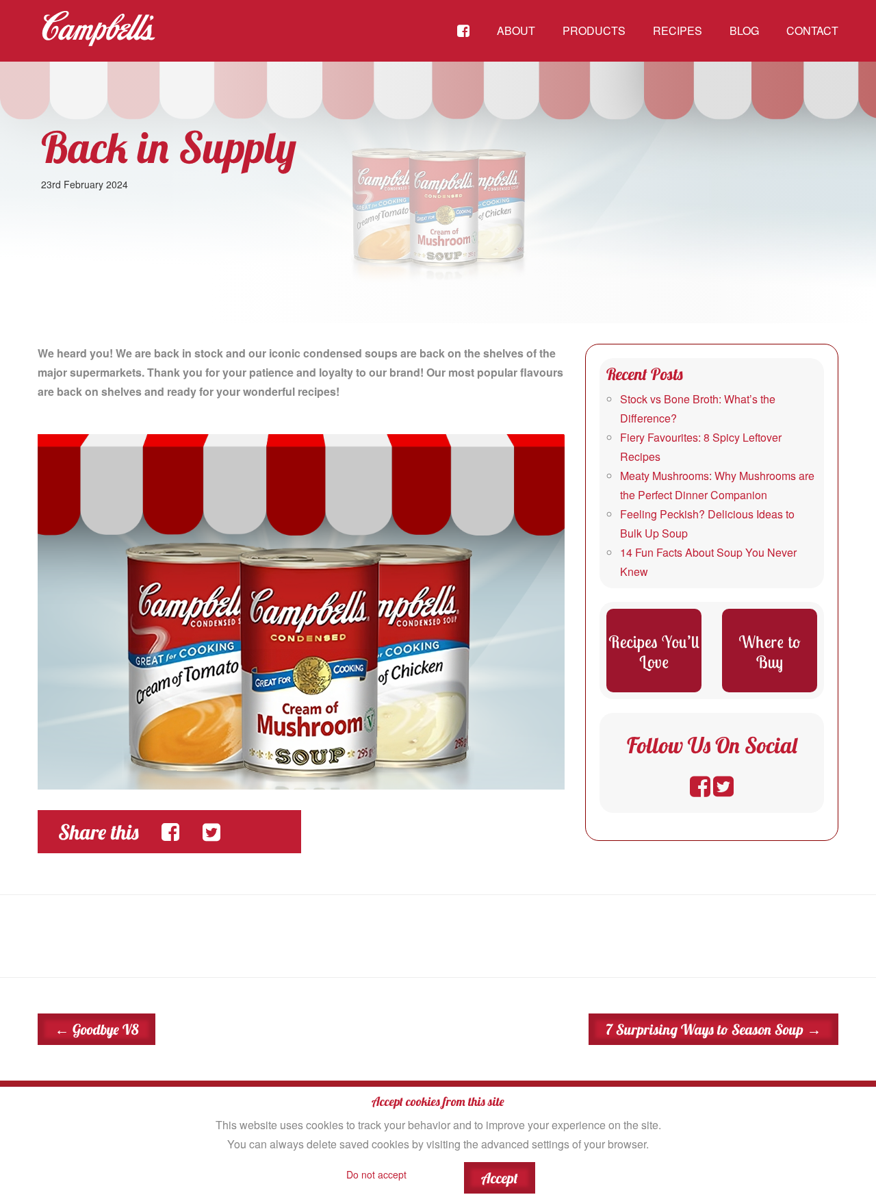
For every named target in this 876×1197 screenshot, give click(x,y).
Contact (812, 30)
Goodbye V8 (96, 1029)
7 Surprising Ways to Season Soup (713, 1029)
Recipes (677, 30)
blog (744, 30)
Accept (499, 1178)
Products (594, 30)
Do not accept (376, 1174)
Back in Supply (168, 147)
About (516, 30)
